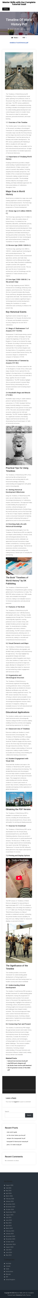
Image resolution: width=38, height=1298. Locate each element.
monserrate (25, 29)
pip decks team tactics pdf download (19, 1065)
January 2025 (10, 1233)
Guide (7, 1269)
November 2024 (10, 1239)
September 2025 (10, 1212)
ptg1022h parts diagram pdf (17, 1063)
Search (7, 1111)
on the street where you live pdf (16, 1135)
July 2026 (8, 1188)
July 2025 (8, 1217)
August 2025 (9, 1215)
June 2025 (9, 1220)
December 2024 (10, 1236)
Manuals (8, 1274)
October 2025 (10, 1209)
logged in (16, 1102)
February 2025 (10, 1231)
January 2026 (10, 1201)
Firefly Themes (26, 1295)
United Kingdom (10, 1279)
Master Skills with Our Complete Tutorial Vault (19, 3)
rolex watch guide (12, 1132)
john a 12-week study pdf (14, 1144)
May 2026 (8, 1190)
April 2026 (9, 1193)
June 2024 (9, 1252)
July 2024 (8, 1250)
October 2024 (10, 1242)
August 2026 (9, 1185)
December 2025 (10, 1204)
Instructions (9, 1271)
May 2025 (8, 1223)
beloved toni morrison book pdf (18, 1061)
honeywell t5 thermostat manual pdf (17, 1141)
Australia (8, 1263)
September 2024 (10, 1244)
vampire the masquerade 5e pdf (16, 1138)
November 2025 (10, 1207)
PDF (24, 37)
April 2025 (9, 1225)
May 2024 (8, 1255)
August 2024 (9, 1247)
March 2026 (9, 1196)
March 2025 (9, 1228)
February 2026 (10, 1199)
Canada (8, 1266)
